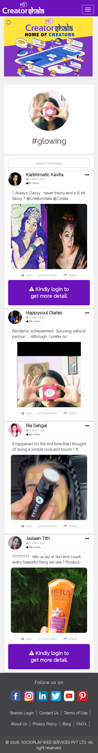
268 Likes (34, 547)
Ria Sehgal (36, 425)
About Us (19, 724)
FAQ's (81, 724)
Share (72, 275)
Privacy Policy (45, 724)
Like (28, 275)
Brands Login (22, 713)
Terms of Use (75, 713)
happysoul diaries (44, 312)
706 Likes (34, 321)
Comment (49, 275)
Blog (67, 724)
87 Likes (33, 183)
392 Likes (34, 434)
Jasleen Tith (38, 538)
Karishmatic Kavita (44, 174)
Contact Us (49, 713)
